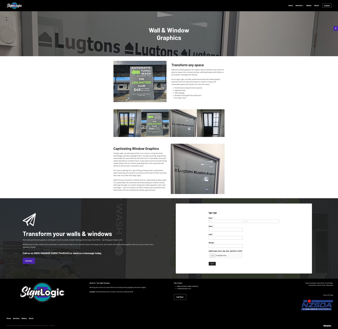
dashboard (52, 325)
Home (290, 5)
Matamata (329, 285)
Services (299, 5)
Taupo (307, 283)
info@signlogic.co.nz (184, 288)
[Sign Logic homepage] (39, 5)
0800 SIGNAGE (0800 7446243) (187, 286)
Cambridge (329, 283)
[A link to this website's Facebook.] (336, 28)
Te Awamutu (312, 285)
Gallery (308, 5)
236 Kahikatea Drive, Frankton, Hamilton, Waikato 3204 (114, 292)
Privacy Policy (27, 325)
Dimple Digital (19, 325)
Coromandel (320, 283)
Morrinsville (321, 285)
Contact (327, 6)
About (316, 5)
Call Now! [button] (28, 261)
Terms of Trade (328, 295)
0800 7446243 (60, 253)
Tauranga (312, 283)
